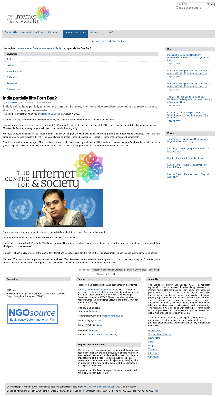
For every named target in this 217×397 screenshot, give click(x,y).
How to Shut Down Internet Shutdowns (186, 158)
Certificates (154, 357)
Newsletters (154, 338)
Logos (151, 341)
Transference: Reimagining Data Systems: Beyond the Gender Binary (188, 140)
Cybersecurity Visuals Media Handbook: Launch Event (187, 166)
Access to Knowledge (33, 32)
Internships (153, 353)
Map (156, 391)
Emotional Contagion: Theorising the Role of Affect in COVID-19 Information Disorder (189, 73)
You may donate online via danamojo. (96, 289)
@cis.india (94, 330)
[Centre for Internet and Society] (27, 15)
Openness (53, 32)
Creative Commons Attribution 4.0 (102, 387)
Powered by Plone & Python (108, 274)
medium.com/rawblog (112, 315)
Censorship (154, 270)
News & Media (54, 48)
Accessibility (11, 32)
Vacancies (153, 349)
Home (20, 48)
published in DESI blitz (49, 114)
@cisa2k (100, 325)
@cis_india (96, 320)
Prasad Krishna (12, 103)
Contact (121, 41)
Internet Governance (76, 32)
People (151, 345)
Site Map (95, 41)
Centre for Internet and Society (102, 334)
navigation (11, 54)
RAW (110, 32)
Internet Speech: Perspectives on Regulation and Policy (189, 175)
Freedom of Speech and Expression (108, 270)
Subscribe (94, 311)
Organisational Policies (159, 334)
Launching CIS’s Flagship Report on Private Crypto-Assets (188, 149)
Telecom (94, 32)
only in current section (190, 8)
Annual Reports (155, 330)
